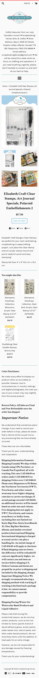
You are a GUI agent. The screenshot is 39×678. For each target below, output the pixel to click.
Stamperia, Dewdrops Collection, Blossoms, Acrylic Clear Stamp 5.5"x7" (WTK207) (9, 307)
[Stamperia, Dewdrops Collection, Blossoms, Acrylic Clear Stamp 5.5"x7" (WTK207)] (10, 287)
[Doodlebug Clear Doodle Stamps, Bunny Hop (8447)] (10, 333)
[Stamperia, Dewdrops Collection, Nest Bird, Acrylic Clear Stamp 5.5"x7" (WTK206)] (29, 287)
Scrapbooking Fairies (26, 669)
